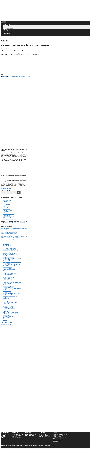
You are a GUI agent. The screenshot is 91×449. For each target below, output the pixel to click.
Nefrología (5, 297)
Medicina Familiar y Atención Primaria (12, 288)
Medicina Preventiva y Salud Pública (11, 293)
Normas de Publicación (8, 214)
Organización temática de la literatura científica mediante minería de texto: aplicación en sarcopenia (14, 236)
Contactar (3, 437)
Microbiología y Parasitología (10, 296)
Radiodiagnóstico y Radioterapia (10, 312)
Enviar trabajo (6, 33)
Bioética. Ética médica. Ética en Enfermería (13, 252)
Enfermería (4, 76)
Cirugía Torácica (7, 263)
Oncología (5, 304)
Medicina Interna (7, 291)
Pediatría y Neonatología (9, 308)
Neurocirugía (6, 299)
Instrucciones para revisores (31, 434)
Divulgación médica (7, 267)
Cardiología (6, 255)
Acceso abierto (42, 434)
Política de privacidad (57, 438)
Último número (6, 30)
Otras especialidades (8, 307)
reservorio (23, 76)
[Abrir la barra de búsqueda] (2, 35)
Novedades (5, 29)
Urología (5, 320)
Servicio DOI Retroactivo (6, 188)
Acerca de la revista (5, 434)
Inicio (2, 36)
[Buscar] (18, 192)
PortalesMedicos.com (9, 447)
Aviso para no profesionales (45, 436)
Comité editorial (4, 435)
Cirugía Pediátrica (7, 260)
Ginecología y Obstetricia (9, 279)
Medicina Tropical (7, 294)
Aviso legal (55, 441)
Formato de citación (43, 435)
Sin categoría (6, 317)
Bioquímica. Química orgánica (10, 254)
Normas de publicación (16, 435)
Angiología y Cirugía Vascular (10, 249)
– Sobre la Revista (7, 200)
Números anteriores (7, 210)
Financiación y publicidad (58, 435)
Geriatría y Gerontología (8, 277)
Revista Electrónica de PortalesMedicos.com (25, 447)
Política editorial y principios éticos (60, 434)
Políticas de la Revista (11, 28)
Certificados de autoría (8, 216)
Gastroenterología (7, 274)
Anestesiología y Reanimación (10, 248)
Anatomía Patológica (8, 246)
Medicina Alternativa (8, 284)
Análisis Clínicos (7, 245)
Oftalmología (6, 303)
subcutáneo (28, 76)
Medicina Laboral (7, 292)
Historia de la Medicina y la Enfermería (12, 282)
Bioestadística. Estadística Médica (11, 250)
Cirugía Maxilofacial (8, 259)
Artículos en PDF (7, 217)
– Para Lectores (6, 204)
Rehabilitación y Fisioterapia (9, 313)
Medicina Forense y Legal (9, 289)
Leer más (3, 74)
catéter (13, 76)
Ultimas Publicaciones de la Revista (12, 36)
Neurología (5, 301)
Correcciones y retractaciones (59, 437)
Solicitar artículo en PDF (6, 324)
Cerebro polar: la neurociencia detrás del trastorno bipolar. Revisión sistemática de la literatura (14, 231)
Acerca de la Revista (7, 24)
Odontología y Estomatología (10, 302)
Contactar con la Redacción (9, 219)
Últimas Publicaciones (8, 207)
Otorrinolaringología (8, 306)
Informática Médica (7, 283)
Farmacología (6, 272)
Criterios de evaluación (30, 435)
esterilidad (17, 76)
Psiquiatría (5, 311)
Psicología (5, 310)
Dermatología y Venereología (10, 265)
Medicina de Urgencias (8, 286)
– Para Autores (6, 201)
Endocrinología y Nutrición (9, 268)
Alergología (6, 244)
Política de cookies (57, 440)
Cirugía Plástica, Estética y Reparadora (12, 262)
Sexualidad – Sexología (8, 316)
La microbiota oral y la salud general (9, 233)
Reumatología (6, 315)
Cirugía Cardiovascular (8, 257)
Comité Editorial (7, 211)
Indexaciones (6, 212)
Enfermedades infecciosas (9, 269)
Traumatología (6, 318)
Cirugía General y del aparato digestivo (12, 258)
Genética (5, 275)
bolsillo (9, 76)
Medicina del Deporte (8, 287)
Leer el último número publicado (14, 162)
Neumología (6, 298)
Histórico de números (8, 32)
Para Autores (9, 25)
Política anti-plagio (57, 436)
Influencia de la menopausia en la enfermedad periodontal (14, 234)
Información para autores (17, 434)
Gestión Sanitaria (7, 278)
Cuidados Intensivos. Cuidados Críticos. (12, 264)
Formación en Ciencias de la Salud (10, 273)
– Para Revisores (7, 202)
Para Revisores (9, 27)
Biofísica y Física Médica (9, 253)
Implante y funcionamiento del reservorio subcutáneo (25, 45)
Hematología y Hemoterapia (9, 281)
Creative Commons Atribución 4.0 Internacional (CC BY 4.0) (41, 445)
